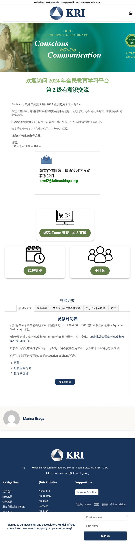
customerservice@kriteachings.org (70, 473)
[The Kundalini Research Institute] (67, 13)
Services (43, 506)
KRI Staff (43, 510)
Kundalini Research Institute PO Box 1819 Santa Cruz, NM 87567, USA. (70, 467)
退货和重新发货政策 (13, 506)
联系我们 (7, 491)
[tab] (25, 308)
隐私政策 (7, 496)
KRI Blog (43, 500)
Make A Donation (86, 492)
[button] (4, 13)
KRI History (45, 495)
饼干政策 (7, 501)
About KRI (44, 491)
